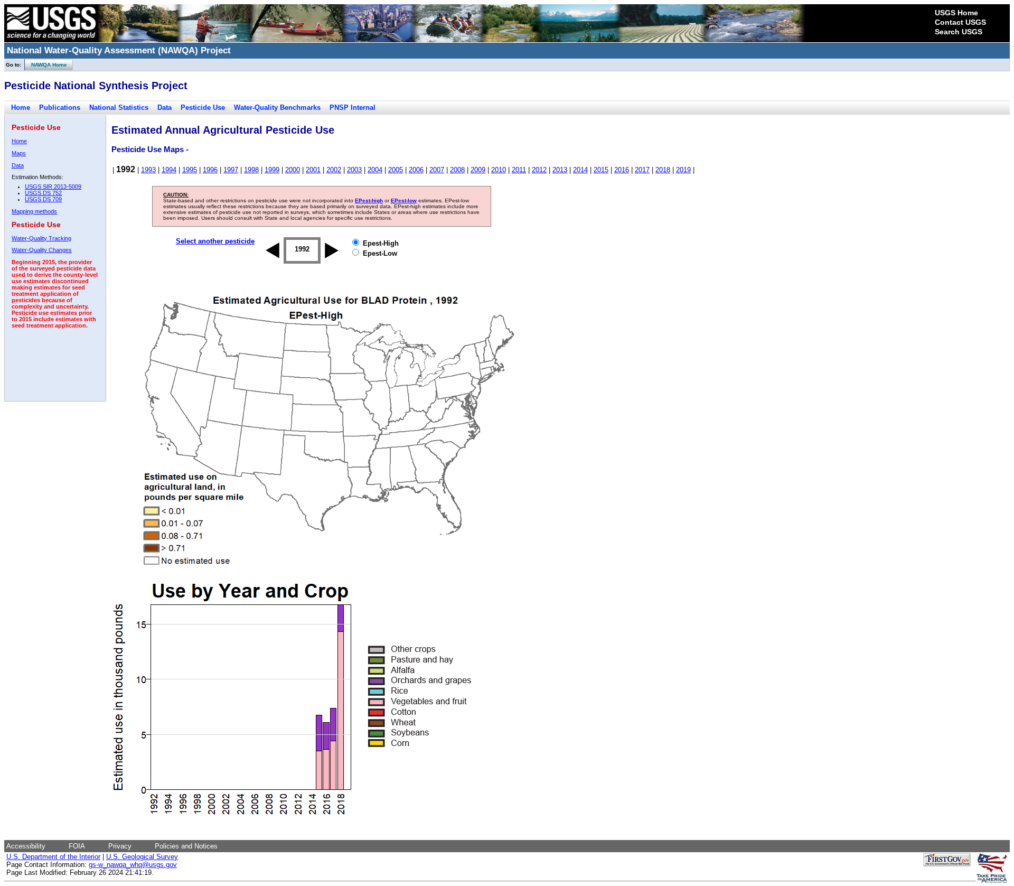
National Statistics (118, 107)
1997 (230, 170)
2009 (478, 170)
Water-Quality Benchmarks (277, 107)
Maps (19, 153)
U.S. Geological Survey (142, 857)
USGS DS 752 (43, 193)
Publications (59, 107)
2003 (354, 170)
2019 (683, 170)
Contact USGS (960, 22)
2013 (559, 170)
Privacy (120, 846)
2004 (375, 170)
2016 (621, 170)
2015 (601, 170)
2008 (457, 170)
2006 (416, 170)
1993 (148, 170)
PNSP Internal (352, 107)
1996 (210, 170)
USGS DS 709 (43, 199)
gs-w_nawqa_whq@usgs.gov (133, 865)
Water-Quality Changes (42, 250)
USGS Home (956, 12)
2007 (436, 170)
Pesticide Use (203, 107)
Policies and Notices (186, 846)
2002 (333, 170)
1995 (189, 170)
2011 (519, 170)
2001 (313, 170)
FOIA (77, 846)
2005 (395, 170)
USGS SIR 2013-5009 (53, 186)
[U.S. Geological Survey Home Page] (51, 39)
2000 (292, 170)
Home (20, 107)
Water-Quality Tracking (41, 238)
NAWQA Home (46, 65)
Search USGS (958, 31)
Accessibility (25, 846)
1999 (272, 170)
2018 (662, 170)
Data (164, 107)
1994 (169, 170)
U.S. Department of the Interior (53, 857)
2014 (580, 170)
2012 (539, 170)
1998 (251, 170)
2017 (642, 170)
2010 (498, 170)
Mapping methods (34, 211)
